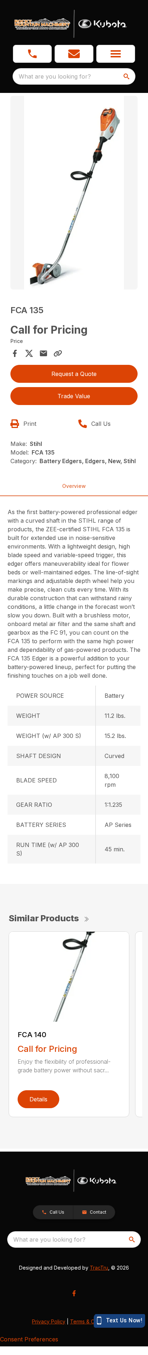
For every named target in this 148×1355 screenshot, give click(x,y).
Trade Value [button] (73, 396)
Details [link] (38, 1099)
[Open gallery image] (74, 193)
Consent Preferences (29, 1339)
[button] (32, 54)
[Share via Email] (43, 353)
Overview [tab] (74, 486)
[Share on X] (29, 353)
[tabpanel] (74, 194)
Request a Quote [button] (74, 373)
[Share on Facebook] (14, 353)
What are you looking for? (55, 76)
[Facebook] (74, 1293)
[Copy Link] (58, 353)
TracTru (99, 1268)
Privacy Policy (48, 1321)
